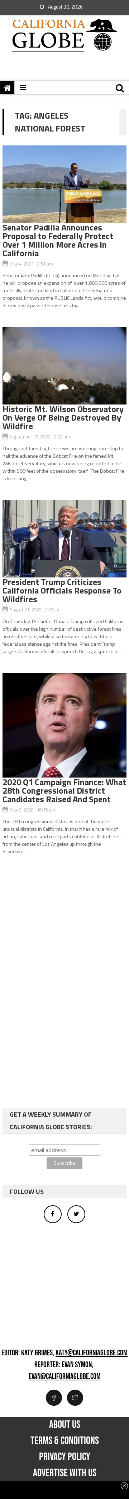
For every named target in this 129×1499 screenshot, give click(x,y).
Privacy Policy (64, 1456)
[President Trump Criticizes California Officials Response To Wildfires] (64, 538)
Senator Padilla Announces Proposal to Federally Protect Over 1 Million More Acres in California (58, 240)
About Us (64, 1424)
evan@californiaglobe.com (65, 1376)
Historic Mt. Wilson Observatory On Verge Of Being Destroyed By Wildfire (63, 417)
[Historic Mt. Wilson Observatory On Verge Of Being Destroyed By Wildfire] (64, 365)
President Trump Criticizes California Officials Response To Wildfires (62, 590)
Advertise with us (64, 1472)
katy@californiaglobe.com (92, 1353)
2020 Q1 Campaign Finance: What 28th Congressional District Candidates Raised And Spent (64, 790)
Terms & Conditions (64, 1440)
